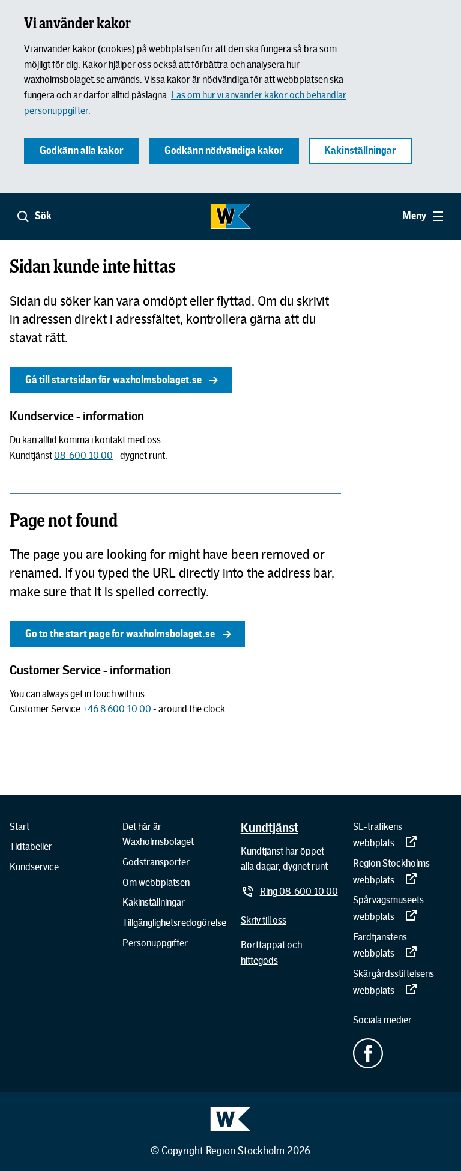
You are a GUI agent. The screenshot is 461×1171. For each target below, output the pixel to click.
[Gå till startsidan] (230, 216)
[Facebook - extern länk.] (402, 1053)
